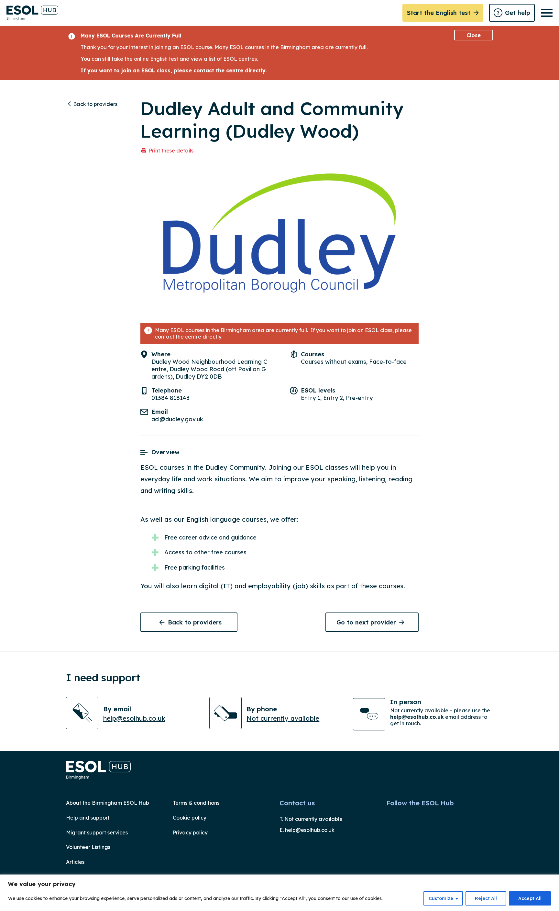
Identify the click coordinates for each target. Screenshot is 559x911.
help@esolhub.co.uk (134, 718)
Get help (517, 12)
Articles (75, 862)
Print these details (171, 150)
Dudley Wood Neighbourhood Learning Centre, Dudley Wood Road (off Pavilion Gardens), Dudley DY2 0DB (209, 369)
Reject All (486, 898)
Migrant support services (97, 832)
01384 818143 (170, 398)
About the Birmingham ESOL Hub (107, 803)
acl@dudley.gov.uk (177, 419)
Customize (441, 898)
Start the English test (438, 12)
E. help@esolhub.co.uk (307, 830)
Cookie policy (189, 817)
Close (473, 35)
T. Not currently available (311, 819)
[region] (279, 892)
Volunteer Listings (88, 847)
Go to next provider (366, 622)
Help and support (88, 817)
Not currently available (283, 718)
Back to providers (95, 104)
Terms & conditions (196, 803)
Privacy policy (190, 832)
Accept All (530, 898)
